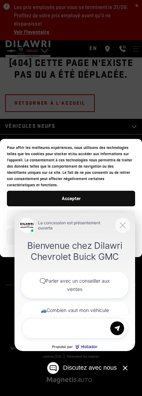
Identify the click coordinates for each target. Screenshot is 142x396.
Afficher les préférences (71, 236)
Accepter (71, 198)
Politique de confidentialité (88, 248)
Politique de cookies (44, 248)
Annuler (71, 217)
